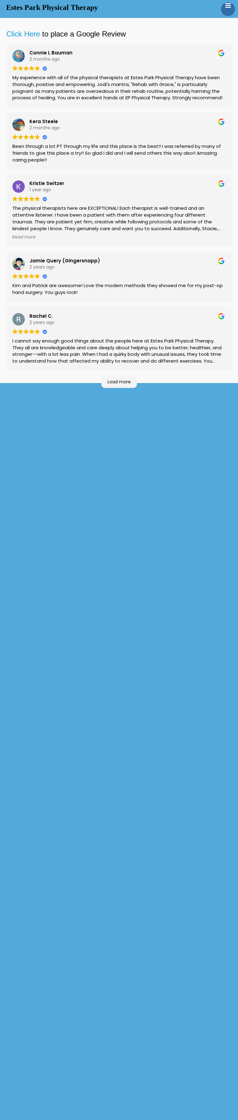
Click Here (23, 34)
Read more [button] (24, 237)
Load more (119, 382)
